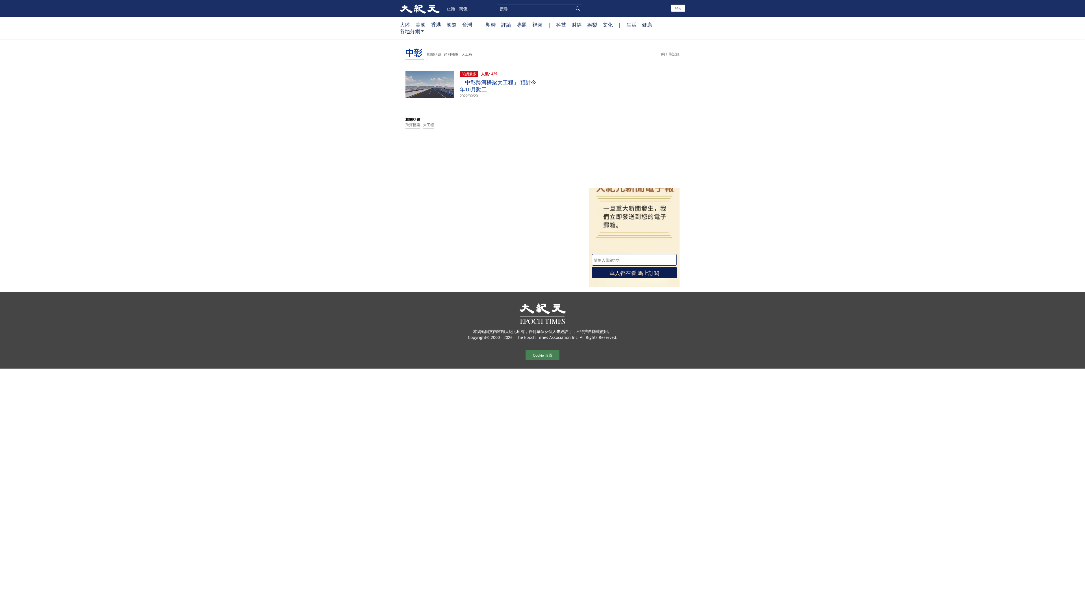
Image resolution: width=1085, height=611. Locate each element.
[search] (539, 9)
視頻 (537, 24)
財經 (577, 24)
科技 (561, 24)
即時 (491, 24)
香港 (436, 24)
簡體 (463, 8)
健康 (647, 24)
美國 (420, 24)
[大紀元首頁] (420, 8)
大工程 (466, 54)
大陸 (405, 24)
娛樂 (592, 24)
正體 (451, 8)
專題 (522, 24)
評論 (506, 24)
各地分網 (410, 31)
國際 (451, 24)
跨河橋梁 (451, 54)
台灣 (467, 24)
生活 (631, 24)
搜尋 (577, 9)
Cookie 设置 (542, 355)
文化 (608, 24)
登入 (678, 8)
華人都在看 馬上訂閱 (634, 272)
